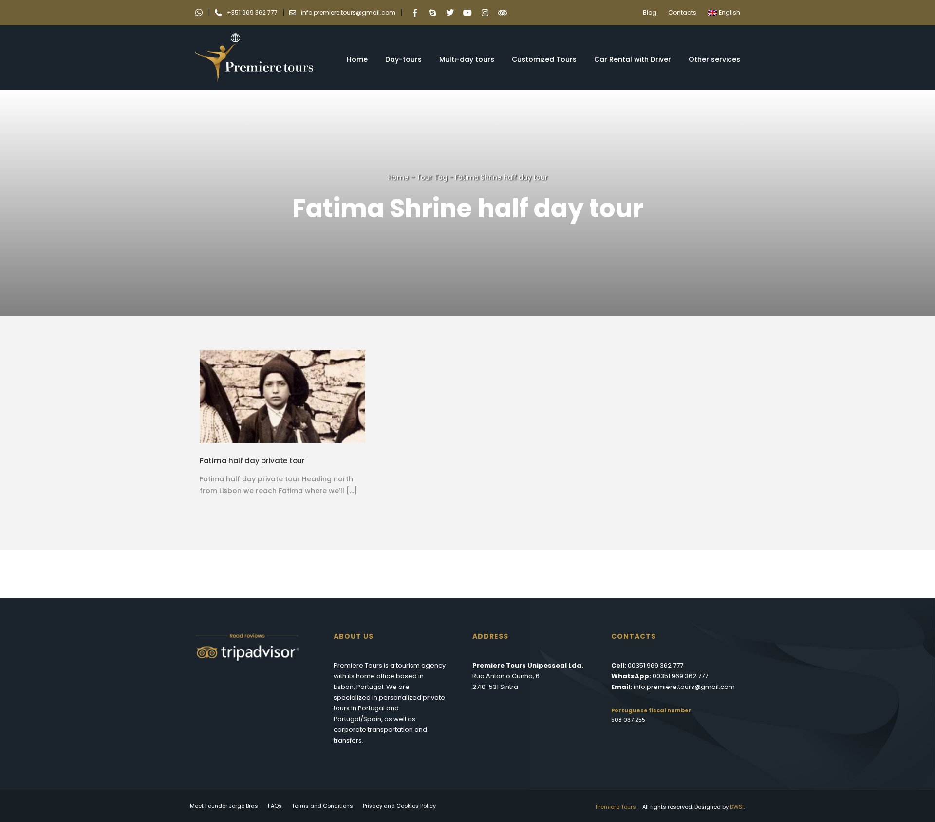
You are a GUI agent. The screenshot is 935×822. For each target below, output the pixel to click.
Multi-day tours (466, 59)
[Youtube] (467, 12)
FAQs (275, 806)
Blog (649, 12)
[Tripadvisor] (502, 12)
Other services (714, 59)
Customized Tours (544, 59)
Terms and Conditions (322, 806)
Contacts (682, 12)
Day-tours (403, 59)
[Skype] (432, 12)
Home (357, 59)
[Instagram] (485, 12)
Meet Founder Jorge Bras (224, 806)
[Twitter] (450, 12)
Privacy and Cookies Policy (399, 806)
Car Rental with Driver (632, 59)
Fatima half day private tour (252, 461)
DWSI (737, 807)
